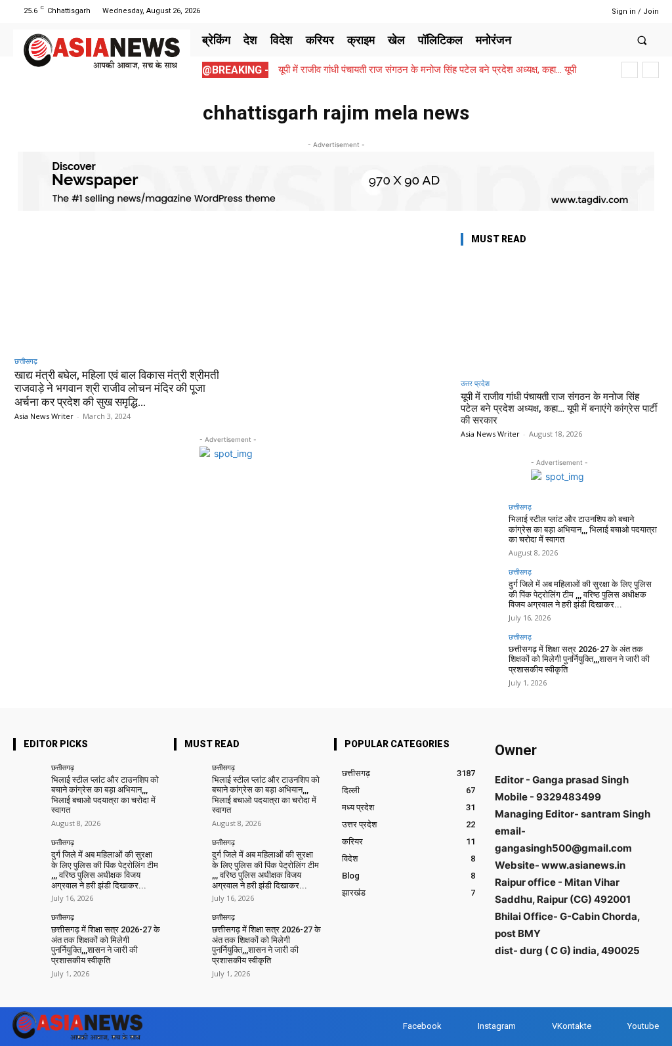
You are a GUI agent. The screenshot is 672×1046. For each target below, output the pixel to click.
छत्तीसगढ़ (25, 360)
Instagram (497, 1026)
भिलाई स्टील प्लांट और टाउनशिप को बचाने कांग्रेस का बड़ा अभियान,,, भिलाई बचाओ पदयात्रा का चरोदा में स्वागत (583, 529)
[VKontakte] (539, 1026)
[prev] (629, 70)
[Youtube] (585, 11)
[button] (642, 39)
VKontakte (571, 1026)
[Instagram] (551, 11)
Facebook (422, 1026)
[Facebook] (535, 11)
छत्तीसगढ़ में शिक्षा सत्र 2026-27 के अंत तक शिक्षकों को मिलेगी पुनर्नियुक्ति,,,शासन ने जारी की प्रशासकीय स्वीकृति (579, 659)
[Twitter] (568, 11)
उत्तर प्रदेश (475, 383)
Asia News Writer (44, 416)
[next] (650, 70)
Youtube (643, 1026)
